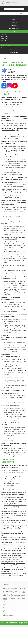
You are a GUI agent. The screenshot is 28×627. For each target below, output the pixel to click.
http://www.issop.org (8, 479)
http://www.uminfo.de (17, 377)
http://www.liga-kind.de (9, 278)
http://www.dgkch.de (8, 143)
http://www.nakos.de (12, 405)
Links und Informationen (6, 45)
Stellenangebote (4, 36)
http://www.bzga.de (10, 239)
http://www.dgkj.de (15, 157)
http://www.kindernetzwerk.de (11, 356)
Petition (17, 529)
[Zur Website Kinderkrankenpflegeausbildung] (9, 74)
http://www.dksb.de (7, 299)
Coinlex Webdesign (18, 623)
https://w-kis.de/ (6, 445)
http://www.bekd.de (8, 120)
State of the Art (14, 52)
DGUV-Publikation (6, 522)
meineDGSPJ (3, 34)
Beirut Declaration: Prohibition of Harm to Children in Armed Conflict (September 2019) (15, 506)
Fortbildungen (14, 49)
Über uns (14, 19)
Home (14, 16)
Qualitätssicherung (14, 28)
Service (14, 31)
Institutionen (13, 22)
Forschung (14, 25)
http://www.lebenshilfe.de (16, 390)
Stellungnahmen (4, 40)
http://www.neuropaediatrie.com (11, 179)
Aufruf (10, 529)
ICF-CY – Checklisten (5, 43)
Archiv (2, 47)
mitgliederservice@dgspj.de (8, 615)
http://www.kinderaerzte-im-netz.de (12, 99)
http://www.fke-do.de (8, 316)
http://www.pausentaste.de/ (12, 550)
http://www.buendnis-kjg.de (10, 130)
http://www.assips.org (11, 467)
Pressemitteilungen (5, 38)
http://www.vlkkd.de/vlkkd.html (11, 193)
